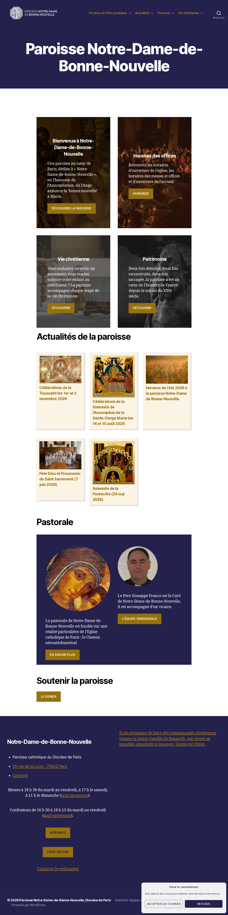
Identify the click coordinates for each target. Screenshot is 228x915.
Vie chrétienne (188, 13)
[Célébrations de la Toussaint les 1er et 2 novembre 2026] (60, 370)
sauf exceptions (74, 795)
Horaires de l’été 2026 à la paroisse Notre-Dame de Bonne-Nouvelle (166, 393)
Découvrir (61, 308)
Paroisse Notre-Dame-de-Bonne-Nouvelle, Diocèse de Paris (65, 900)
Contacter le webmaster (58, 869)
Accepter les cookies (164, 904)
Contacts (20, 775)
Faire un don (58, 852)
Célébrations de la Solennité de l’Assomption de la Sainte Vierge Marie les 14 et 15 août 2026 (113, 412)
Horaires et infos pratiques (108, 13)
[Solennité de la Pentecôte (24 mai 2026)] (114, 463)
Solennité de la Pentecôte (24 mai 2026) (109, 494)
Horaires (141, 193)
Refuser (204, 904)
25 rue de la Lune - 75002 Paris (39, 766)
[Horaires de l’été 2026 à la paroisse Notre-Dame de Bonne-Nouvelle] (167, 370)
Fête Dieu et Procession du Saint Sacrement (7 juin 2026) (59, 479)
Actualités (142, 13)
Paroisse (164, 13)
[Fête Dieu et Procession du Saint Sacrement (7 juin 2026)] (60, 455)
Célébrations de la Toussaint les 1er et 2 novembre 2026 (57, 393)
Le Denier (48, 696)
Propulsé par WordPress (28, 905)
